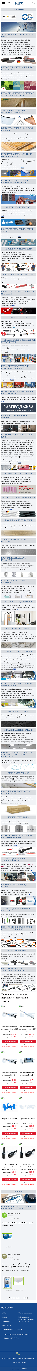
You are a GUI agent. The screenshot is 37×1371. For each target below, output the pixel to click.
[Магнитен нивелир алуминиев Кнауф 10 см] (27, 1061)
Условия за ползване (25, 1313)
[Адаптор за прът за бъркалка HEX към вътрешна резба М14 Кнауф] (27, 1153)
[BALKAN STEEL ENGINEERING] (27, 17)
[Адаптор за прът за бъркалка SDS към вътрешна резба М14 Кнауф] (9, 1153)
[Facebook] (3, 1342)
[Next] (35, 16)
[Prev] (4, 27)
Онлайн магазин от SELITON (18, 1369)
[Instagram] (8, 1342)
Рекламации (6, 1321)
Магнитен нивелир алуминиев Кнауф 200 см (27, 1029)
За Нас (4, 1313)
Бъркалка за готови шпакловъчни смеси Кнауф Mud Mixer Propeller (9, 1121)
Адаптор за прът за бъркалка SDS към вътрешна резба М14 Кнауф (9, 1167)
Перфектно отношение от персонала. (15, 1270)
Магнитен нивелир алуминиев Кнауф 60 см (9, 1075)
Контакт (4, 1317)
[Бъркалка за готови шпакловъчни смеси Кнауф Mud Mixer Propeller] (9, 1107)
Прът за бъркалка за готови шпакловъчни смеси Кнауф (27, 1121)
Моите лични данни (19, 1362)
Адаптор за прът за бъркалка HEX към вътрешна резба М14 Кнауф (27, 1167)
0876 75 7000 (14, 1338)
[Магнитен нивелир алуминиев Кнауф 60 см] (9, 1061)
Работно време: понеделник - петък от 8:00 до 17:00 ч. (26, 1319)
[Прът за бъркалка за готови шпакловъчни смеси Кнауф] (27, 1107)
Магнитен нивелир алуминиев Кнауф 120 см (9, 1029)
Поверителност (7, 1325)
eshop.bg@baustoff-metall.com (19, 1334)
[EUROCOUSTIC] (9, 17)
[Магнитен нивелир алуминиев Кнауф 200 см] (27, 1015)
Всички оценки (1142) (18, 1298)
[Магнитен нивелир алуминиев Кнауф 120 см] (9, 1015)
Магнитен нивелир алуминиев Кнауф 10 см (27, 1075)
